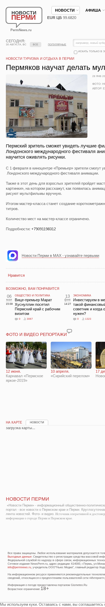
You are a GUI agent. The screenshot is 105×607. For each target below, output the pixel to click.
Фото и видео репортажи (36, 334)
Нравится (16, 275)
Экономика (82, 295)
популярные (57, 44)
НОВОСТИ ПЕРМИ (27, 499)
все (35, 44)
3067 (30, 318)
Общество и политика (32, 295)
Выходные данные (20, 556)
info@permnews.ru (19, 567)
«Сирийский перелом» (70, 373)
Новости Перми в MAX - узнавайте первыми (60, 255)
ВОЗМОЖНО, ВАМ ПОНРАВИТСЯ (32, 289)
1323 (88, 318)
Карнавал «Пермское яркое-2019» (24, 376)
